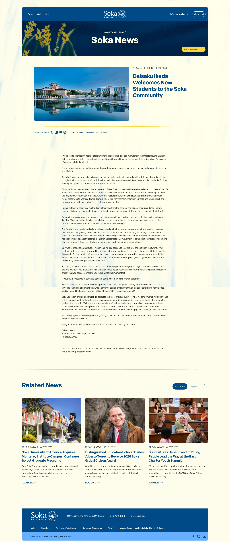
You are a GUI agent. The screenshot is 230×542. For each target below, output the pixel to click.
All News (180, 386)
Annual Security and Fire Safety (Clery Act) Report (142, 528)
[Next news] (204, 386)
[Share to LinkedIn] (56, 132)
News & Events (110, 32)
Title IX (111, 528)
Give (47, 14)
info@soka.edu (138, 516)
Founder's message (85, 132)
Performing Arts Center (66, 528)
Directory (45, 528)
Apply (30, 14)
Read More (27, 482)
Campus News (101, 132)
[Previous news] (194, 386)
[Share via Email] (60, 132)
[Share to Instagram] (64, 132)
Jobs (33, 528)
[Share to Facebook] (52, 132)
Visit (39, 14)
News (121, 32)
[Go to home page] (115, 14)
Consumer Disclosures (92, 528)
